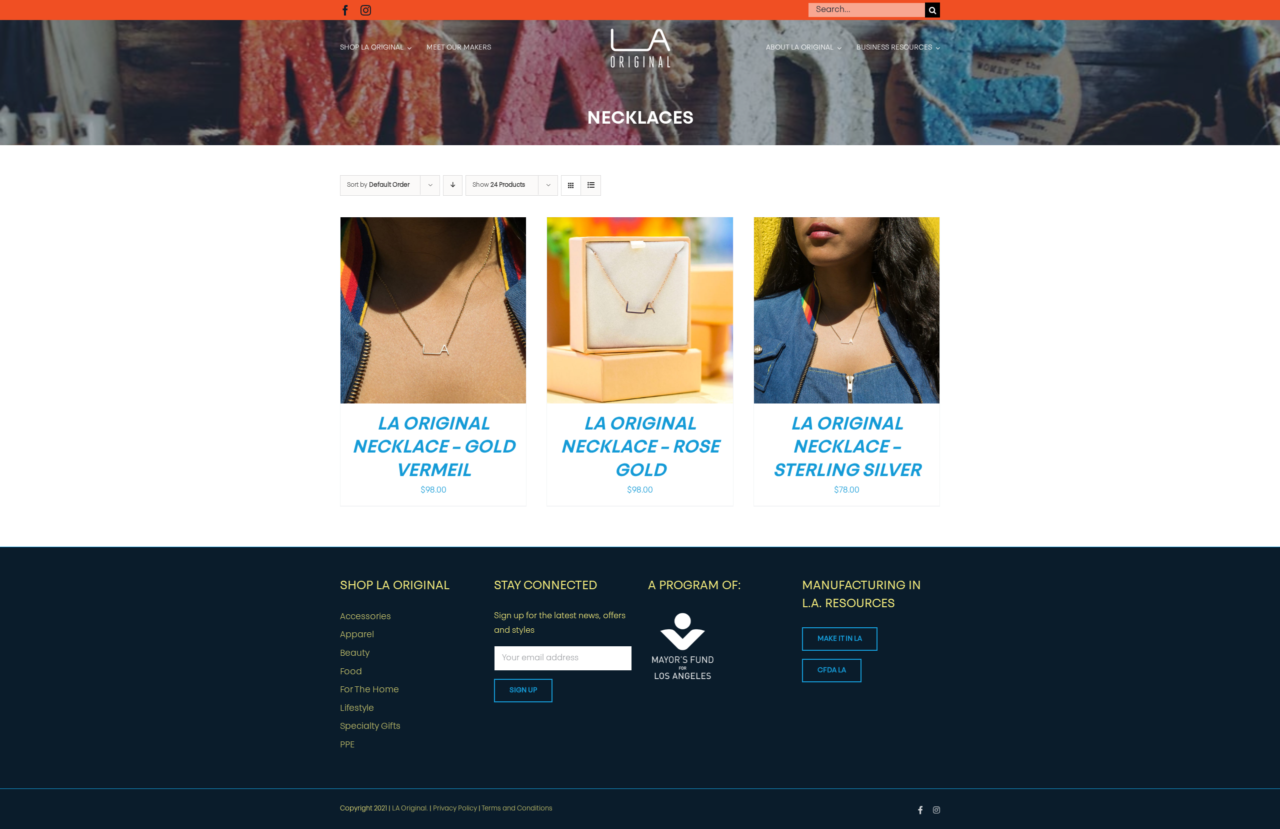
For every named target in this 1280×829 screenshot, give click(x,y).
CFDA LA (832, 670)
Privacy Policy (455, 808)
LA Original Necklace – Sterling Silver (846, 448)
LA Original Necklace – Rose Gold (639, 448)
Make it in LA (840, 639)
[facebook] (345, 10)
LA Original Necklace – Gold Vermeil (433, 448)
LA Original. (410, 808)
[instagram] (365, 10)
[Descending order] (452, 185)
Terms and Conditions (517, 808)
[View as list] (590, 185)
